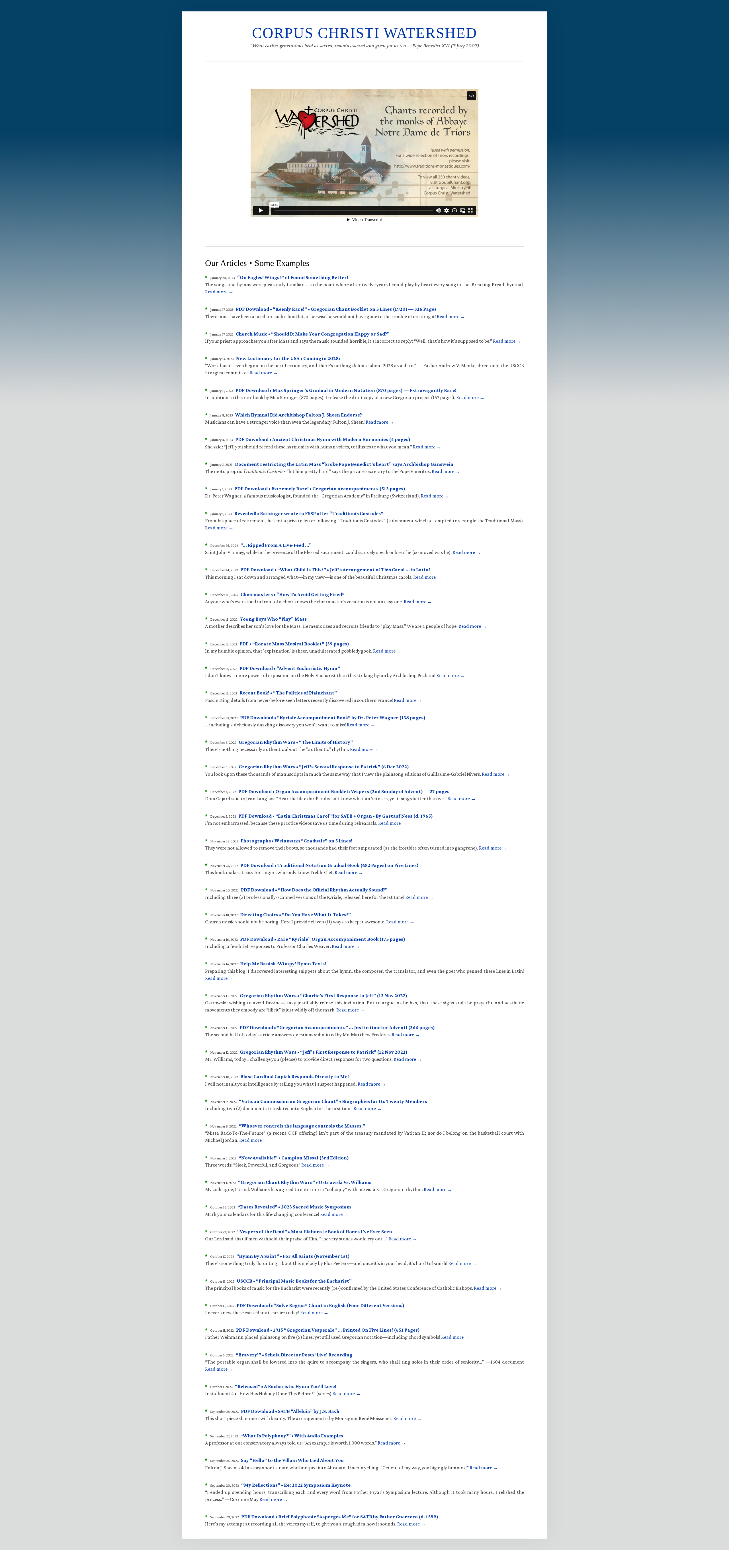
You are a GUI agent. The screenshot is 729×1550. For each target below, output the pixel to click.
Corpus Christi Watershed (364, 33)
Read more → (219, 291)
